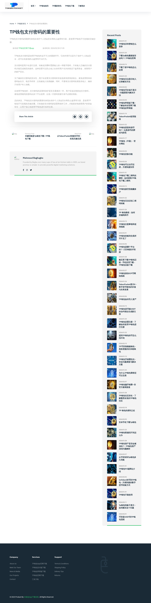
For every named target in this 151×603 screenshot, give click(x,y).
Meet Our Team (15, 567)
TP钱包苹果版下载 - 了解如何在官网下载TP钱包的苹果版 (127, 105)
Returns (57, 575)
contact (13, 579)
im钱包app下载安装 (31, 597)
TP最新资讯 (21, 24)
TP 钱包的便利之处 (127, 410)
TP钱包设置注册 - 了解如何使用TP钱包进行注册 (127, 324)
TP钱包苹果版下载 (39, 571)
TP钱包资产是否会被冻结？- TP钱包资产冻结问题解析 (127, 446)
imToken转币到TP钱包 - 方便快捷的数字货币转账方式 (127, 482)
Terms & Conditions (62, 564)
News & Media (15, 571)
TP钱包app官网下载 (39, 564)
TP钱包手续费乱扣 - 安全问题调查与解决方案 (127, 362)
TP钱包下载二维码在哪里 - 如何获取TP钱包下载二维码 (127, 178)
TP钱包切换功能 (126, 154)
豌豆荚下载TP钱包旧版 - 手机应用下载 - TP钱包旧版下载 (127, 262)
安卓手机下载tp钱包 (127, 422)
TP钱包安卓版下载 (39, 567)
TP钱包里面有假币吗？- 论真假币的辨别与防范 (127, 130)
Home (12, 24)
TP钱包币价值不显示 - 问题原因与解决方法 (127, 92)
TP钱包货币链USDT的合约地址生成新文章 (127, 311)
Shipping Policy (60, 567)
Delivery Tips (59, 571)
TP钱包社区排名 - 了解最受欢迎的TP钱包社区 (127, 398)
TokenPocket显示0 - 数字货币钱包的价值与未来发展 (127, 287)
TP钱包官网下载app (26, 48)
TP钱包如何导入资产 (127, 299)
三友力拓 (35, 579)
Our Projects (14, 575)
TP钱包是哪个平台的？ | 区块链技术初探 (127, 249)
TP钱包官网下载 (38, 575)
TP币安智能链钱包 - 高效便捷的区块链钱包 (127, 349)
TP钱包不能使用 (126, 495)
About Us (13, 564)
